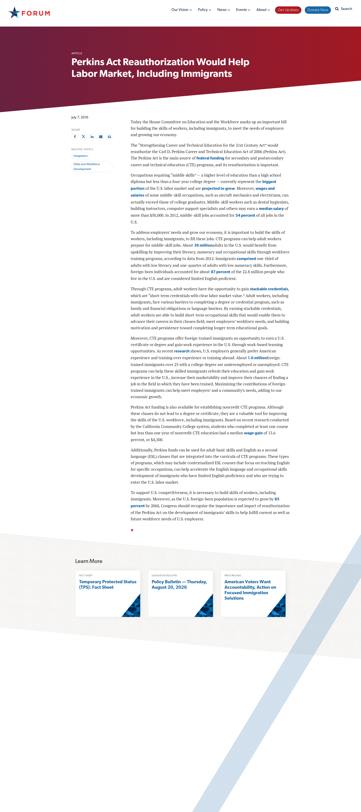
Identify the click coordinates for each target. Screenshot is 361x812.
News (222, 10)
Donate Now (318, 10)
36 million (203, 246)
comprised (246, 259)
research (182, 351)
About (261, 10)
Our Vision (180, 10)
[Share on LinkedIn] (92, 136)
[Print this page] (109, 136)
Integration (81, 156)
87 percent (220, 272)
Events (242, 10)
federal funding (210, 158)
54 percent (245, 216)
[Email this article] (100, 136)
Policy (203, 10)
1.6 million (257, 358)
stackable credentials (269, 289)
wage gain (253, 433)
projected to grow (218, 189)
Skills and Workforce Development (87, 167)
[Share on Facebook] (74, 136)
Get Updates (288, 10)
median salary (271, 209)
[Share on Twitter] (83, 136)
